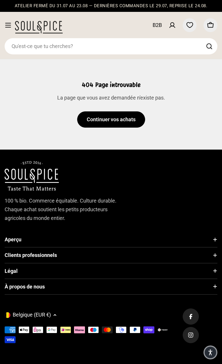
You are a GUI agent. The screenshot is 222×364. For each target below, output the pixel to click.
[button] (210, 352)
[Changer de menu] (8, 25)
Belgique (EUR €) (32, 315)
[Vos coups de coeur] (190, 25)
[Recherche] (209, 46)
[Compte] (172, 25)
